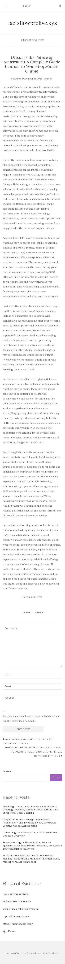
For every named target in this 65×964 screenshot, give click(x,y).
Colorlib (30, 953)
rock (49, 78)
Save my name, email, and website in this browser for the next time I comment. (31, 718)
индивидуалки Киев (16, 893)
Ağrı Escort (9, 931)
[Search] (60, 6)
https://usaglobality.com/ (18, 923)
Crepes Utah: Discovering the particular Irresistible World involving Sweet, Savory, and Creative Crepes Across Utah (29, 822)
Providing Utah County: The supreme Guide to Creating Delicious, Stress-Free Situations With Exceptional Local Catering (30, 809)
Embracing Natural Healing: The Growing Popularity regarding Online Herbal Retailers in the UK (33, 751)
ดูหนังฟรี (50, 272)
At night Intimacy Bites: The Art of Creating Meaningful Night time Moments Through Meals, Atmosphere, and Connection (31, 858)
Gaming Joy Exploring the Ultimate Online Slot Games (28, 741)
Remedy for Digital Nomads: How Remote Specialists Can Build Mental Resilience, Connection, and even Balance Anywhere (32, 845)
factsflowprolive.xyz (32, 23)
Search (7, 771)
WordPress (52, 953)
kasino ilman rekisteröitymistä (20, 908)
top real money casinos (16, 916)
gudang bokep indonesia (17, 901)
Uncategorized (32, 40)
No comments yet (31, 596)
